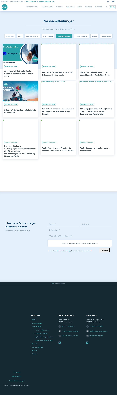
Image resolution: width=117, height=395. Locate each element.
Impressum (16, 372)
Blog (19, 36)
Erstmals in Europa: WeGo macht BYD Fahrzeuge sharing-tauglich (57, 74)
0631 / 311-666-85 (31, 1)
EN (111, 7)
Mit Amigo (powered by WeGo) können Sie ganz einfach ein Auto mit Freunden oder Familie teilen (96, 111)
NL (114, 7)
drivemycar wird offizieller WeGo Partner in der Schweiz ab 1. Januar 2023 (18, 73)
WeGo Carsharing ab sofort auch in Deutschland (95, 149)
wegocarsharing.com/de (70, 336)
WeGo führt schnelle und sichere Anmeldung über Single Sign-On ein (95, 74)
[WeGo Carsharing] (4, 7)
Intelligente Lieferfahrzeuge (44, 340)
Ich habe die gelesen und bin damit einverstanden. (70, 251)
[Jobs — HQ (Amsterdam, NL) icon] (113, 1)
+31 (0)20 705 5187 (96, 326)
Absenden (104, 250)
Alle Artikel (10, 36)
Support (34, 354)
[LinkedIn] (59, 343)
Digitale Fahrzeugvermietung (44, 337)
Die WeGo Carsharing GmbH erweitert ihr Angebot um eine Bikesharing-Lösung (58, 111)
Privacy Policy (16, 376)
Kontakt (34, 350)
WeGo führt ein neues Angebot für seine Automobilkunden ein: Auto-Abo (58, 149)
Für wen (34, 344)
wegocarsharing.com (96, 336)
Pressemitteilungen (64, 36)
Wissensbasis (106, 36)
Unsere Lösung (37, 323)
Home (53, 283)
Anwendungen (36, 326)
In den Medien (48, 36)
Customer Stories (32, 36)
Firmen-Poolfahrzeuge (42, 330)
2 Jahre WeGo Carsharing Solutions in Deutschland (20, 111)
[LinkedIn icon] (108, 1)
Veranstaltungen (81, 36)
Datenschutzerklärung (63, 251)
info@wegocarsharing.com (46, 1)
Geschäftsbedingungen (16, 381)
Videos (94, 36)
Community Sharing (41, 333)
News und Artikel (37, 347)
